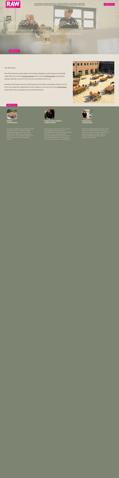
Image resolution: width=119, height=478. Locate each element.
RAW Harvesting (50, 76)
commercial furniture (27, 76)
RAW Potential (62, 87)
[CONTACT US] (94, 80)
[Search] (97, 4)
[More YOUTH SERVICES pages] (67, 4)
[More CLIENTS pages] (83, 4)
